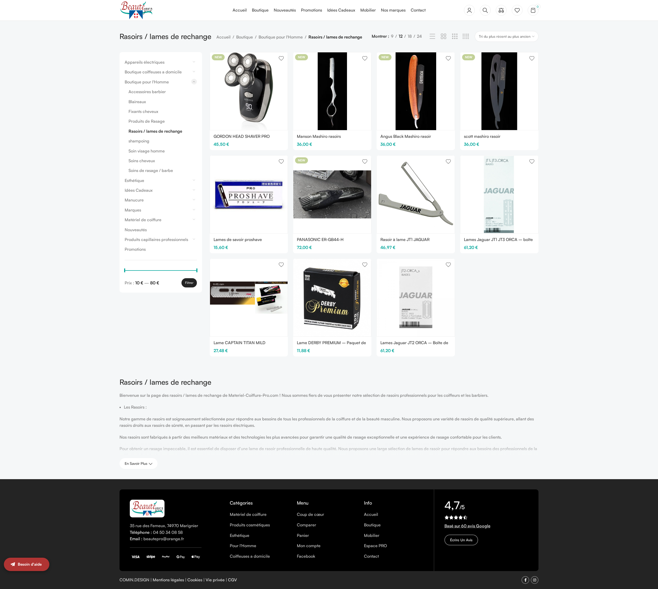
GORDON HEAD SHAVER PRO (242, 136)
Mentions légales (168, 579)
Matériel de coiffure (143, 219)
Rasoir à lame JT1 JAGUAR (404, 239)
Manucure (134, 199)
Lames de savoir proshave (238, 239)
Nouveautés (136, 229)
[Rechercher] (485, 10)
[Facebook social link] (525, 580)
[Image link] (147, 508)
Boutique (244, 37)
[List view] (432, 36)
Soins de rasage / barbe (151, 170)
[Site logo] (136, 9)
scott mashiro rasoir (482, 136)
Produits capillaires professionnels (156, 239)
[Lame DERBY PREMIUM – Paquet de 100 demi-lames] (332, 297)
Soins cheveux (142, 160)
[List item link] (259, 514)
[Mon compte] (469, 10)
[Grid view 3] (455, 36)
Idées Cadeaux (139, 190)
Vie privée (215, 579)
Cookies (194, 579)
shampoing (139, 140)
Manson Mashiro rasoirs (319, 136)
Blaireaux (137, 101)
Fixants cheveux (143, 111)
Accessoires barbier (147, 91)
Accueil (223, 37)
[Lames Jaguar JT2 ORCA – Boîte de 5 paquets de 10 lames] (416, 297)
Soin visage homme (147, 150)
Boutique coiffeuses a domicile (153, 71)
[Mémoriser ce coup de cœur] (281, 58)
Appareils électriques (144, 62)
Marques (133, 210)
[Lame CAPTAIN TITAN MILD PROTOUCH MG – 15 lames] (249, 297)
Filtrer (189, 283)
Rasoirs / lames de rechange (155, 131)
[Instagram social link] (534, 580)
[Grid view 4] (466, 36)
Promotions (135, 249)
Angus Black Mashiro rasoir (405, 136)
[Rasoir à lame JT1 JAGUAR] (416, 194)
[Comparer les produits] (501, 10)
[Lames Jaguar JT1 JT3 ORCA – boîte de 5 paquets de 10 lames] (499, 194)
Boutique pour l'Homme (281, 37)
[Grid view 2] (443, 36)
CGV (232, 579)
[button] (647, 569)
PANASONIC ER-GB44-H (320, 239)
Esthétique (134, 180)
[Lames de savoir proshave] (249, 194)
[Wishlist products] (517, 10)
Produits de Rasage (147, 121)
